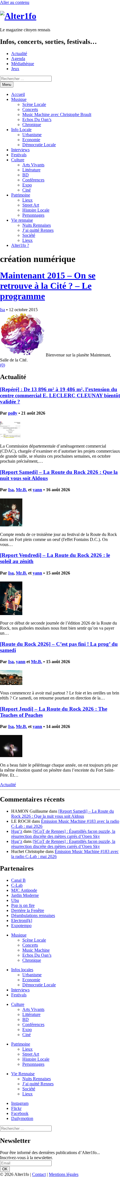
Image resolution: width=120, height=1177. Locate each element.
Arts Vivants (33, 164)
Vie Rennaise (23, 1073)
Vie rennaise (22, 220)
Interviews (20, 149)
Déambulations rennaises (33, 915)
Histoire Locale (35, 210)
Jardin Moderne (25, 895)
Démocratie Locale (39, 144)
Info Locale (21, 129)
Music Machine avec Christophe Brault (56, 114)
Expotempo (21, 925)
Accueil (18, 94)
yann (37, 489)
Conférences (33, 180)
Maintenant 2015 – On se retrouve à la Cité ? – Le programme (47, 285)
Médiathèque (22, 63)
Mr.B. (21, 489)
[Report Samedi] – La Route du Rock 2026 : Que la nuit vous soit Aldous (62, 814)
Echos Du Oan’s (36, 119)
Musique (19, 99)
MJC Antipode (24, 890)
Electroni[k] (21, 920)
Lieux (27, 200)
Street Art (30, 205)
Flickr (16, 1108)
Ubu (15, 900)
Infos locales (22, 969)
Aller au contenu (14, 2)
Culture (17, 159)
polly (12, 413)
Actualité (19, 53)
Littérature (31, 169)
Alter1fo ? (20, 245)
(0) (2, 365)
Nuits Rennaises (36, 225)
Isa (2, 309)
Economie (31, 139)
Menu (6, 84)
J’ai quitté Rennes (38, 230)
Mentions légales (63, 1174)
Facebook (19, 1113)
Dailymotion (22, 1118)
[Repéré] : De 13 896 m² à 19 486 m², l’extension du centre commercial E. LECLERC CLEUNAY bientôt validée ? (60, 395)
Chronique (31, 124)
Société (28, 235)
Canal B (18, 880)
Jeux (15, 68)
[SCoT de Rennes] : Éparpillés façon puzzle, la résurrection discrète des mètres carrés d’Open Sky (63, 834)
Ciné (26, 190)
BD (25, 174)
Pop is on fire (23, 905)
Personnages (33, 215)
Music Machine (36, 950)
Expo (27, 185)
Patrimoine (20, 195)
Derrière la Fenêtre (27, 910)
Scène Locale (34, 104)
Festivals (19, 154)
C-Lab (17, 885)
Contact (39, 1174)
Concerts (30, 109)
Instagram (19, 1103)
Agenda (18, 58)
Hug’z (16, 831)
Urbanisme (32, 134)
